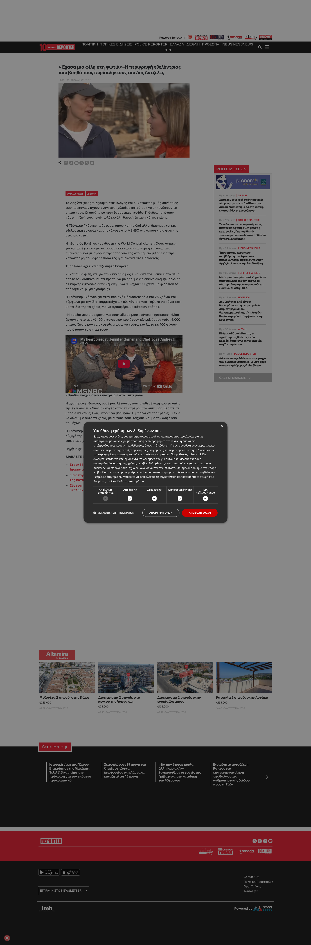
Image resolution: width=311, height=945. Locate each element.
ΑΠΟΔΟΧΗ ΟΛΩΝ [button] (200, 512)
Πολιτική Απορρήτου (130, 481)
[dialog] (155, 472)
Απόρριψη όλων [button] (160, 512)
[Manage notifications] (7, 938)
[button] (113, 513)
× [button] (221, 426)
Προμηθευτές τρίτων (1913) (188, 454)
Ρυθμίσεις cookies (104, 481)
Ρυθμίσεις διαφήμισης (107, 476)
